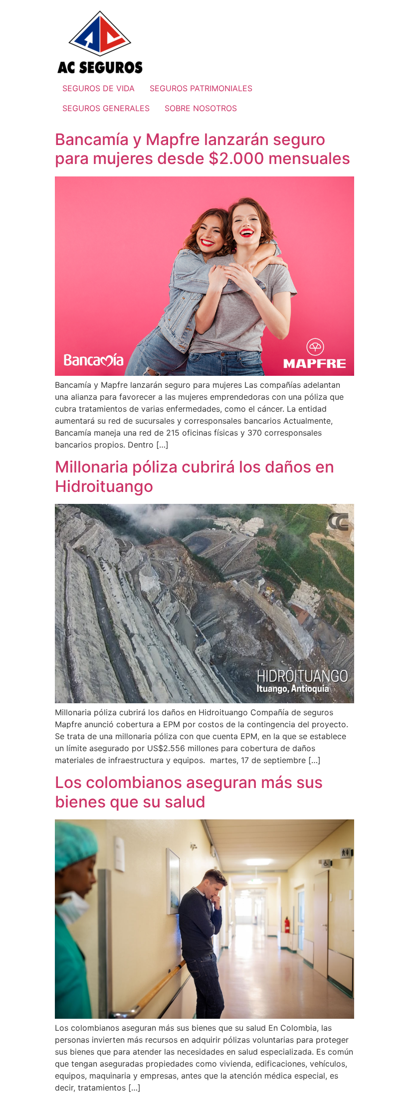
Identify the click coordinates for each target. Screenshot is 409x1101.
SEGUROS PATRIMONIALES (201, 88)
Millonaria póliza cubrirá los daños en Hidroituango (194, 476)
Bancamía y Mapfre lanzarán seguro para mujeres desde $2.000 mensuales (202, 149)
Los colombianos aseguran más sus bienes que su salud (189, 792)
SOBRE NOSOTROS (201, 108)
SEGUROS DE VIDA (98, 88)
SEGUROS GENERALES (106, 108)
